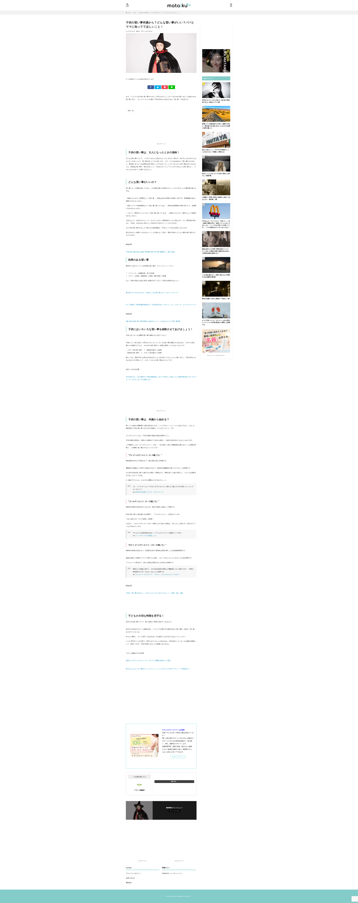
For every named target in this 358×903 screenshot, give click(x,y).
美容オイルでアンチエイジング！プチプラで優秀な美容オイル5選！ (148, 660)
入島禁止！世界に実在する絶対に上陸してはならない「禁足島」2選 (216, 198)
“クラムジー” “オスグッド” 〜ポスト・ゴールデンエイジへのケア (157, 574)
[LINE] (171, 87)
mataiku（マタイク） (184, 896)
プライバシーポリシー (133, 873)
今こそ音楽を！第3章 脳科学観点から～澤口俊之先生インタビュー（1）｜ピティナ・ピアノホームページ (161, 304)
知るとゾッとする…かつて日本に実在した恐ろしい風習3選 (216, 174)
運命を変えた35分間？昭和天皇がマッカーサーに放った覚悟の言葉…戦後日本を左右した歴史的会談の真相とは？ (216, 251)
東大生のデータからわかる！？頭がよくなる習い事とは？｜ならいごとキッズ (152, 292)
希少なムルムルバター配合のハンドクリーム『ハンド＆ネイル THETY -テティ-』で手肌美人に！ (158, 669)
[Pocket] (164, 87)
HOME (129, 12)
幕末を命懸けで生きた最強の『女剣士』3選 (216, 298)
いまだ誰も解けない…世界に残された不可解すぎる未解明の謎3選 (216, 276)
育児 (135, 12)
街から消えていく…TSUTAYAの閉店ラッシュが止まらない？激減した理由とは (215, 151)
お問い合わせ (130, 878)
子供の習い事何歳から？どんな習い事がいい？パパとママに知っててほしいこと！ (159, 12)
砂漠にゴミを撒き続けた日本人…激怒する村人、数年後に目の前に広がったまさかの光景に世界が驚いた (216, 126)
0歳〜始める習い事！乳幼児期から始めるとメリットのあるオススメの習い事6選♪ (153, 321)
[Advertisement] (161, 129)
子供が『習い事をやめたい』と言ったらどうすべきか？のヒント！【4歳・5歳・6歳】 (155, 593)
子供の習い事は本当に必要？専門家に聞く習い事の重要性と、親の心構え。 (151, 252)
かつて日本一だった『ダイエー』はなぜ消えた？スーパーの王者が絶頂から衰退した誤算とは (216, 322)
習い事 (148, 31)
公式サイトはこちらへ (177, 756)
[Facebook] (150, 87)
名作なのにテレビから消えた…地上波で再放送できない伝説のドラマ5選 (216, 101)
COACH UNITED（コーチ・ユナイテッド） (149, 492)
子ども (144, 31)
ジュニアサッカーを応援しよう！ (146, 535)
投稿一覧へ (174, 781)
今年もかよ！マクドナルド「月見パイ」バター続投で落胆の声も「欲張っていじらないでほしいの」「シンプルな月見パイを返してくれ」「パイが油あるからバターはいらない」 (216, 224)
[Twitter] (157, 87)
